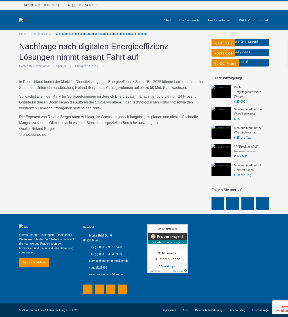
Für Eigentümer (219, 20)
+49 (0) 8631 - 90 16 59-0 (40, 5)
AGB (185, 310)
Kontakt (264, 20)
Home (23, 33)
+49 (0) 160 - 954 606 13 (82, 5)
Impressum (169, 310)
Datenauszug (237, 310)
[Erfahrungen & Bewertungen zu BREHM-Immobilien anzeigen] (167, 248)
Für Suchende (189, 20)
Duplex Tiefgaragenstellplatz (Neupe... (247, 92)
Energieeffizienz (41, 33)
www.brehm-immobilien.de (106, 274)
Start (167, 20)
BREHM (244, 20)
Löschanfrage (260, 310)
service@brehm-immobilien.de (108, 260)
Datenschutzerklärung (208, 310)
